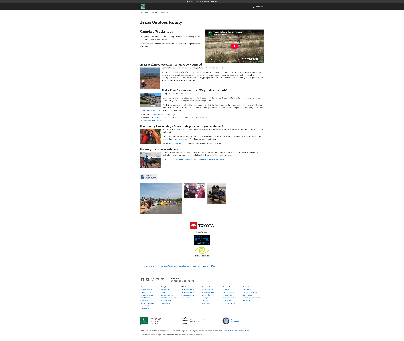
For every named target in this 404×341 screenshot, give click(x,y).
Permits (163, 292)
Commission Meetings (188, 292)
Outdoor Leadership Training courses (210, 159)
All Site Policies (206, 303)
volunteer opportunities (184, 159)
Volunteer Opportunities (147, 303)
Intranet (204, 306)
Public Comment (186, 298)
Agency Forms (165, 289)
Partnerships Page (176, 144)
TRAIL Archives (227, 295)
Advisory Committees (188, 295)
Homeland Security (228, 292)
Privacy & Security (207, 289)
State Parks (144, 12)
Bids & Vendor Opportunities (169, 298)
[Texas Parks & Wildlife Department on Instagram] (152, 280)
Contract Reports (166, 303)
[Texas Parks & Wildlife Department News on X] (147, 280)
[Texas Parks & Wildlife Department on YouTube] (162, 280)
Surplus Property (166, 300)
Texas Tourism (227, 300)
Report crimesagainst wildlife (235, 320)
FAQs (213, 266)
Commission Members (188, 289)
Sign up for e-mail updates (153, 121)
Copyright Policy (207, 298)
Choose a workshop (150, 110)
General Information (146, 289)
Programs (154, 12)
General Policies (145, 306)
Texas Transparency (229, 298)
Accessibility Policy (208, 292)
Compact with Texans (146, 295)
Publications (144, 300)
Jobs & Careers (145, 298)
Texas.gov (226, 289)
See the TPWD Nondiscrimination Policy (236, 331)
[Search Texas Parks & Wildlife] (253, 7)
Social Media (247, 289)
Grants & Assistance (167, 295)
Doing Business (184, 266)
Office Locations (145, 292)
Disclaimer (205, 300)
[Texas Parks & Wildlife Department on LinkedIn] (157, 280)
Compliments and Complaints (252, 298)
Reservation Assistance (168, 266)
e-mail (156, 118)
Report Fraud (247, 300)
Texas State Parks (148, 266)
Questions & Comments (250, 292)
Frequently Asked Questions (160, 115)
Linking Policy (206, 295)
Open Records (247, 295)
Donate (205, 266)
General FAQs (144, 308)
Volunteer (196, 266)
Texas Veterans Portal (229, 303)
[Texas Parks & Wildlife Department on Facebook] (142, 280)
